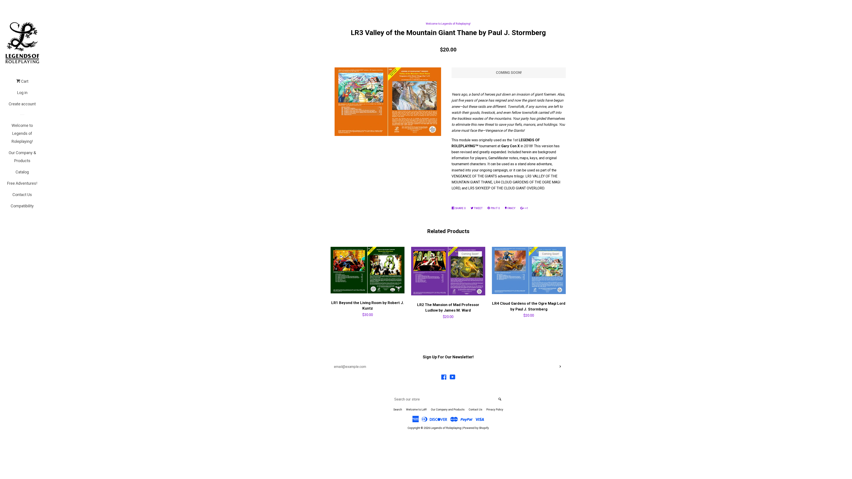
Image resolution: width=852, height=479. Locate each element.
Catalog (22, 172)
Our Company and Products (448, 409)
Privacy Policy (494, 409)
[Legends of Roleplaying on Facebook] (444, 378)
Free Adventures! (22, 183)
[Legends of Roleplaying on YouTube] (452, 378)
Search (397, 409)
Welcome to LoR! (416, 409)
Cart (24, 81)
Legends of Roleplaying (446, 428)
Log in (22, 92)
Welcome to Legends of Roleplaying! (22, 133)
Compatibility (22, 206)
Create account (22, 104)
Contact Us (22, 194)
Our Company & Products (22, 156)
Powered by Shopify (476, 428)
